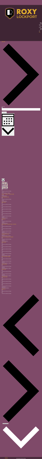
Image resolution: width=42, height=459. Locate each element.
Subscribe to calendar (5, 423)
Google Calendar (4, 451)
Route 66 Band (4, 242)
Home (41, 29)
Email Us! (21, 2)
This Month (3, 358)
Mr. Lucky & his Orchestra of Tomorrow (7, 236)
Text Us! (21, 4)
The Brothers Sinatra (4, 276)
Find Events (4, 112)
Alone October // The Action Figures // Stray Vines (9, 224)
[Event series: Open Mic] (11, 268)
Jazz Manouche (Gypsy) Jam (5, 234)
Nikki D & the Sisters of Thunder (6, 256)
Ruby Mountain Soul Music (5, 196)
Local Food (40, 27)
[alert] (21, 190)
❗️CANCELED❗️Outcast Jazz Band (9, 194)
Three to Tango (4, 202)
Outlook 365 (3, 453)
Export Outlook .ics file (5, 456)
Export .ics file (4, 455)
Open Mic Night (4, 269)
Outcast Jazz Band (4, 264)
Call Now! (21, 3)
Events (41, 22)
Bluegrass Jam (3, 218)
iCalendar (3, 452)
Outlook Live (3, 454)
